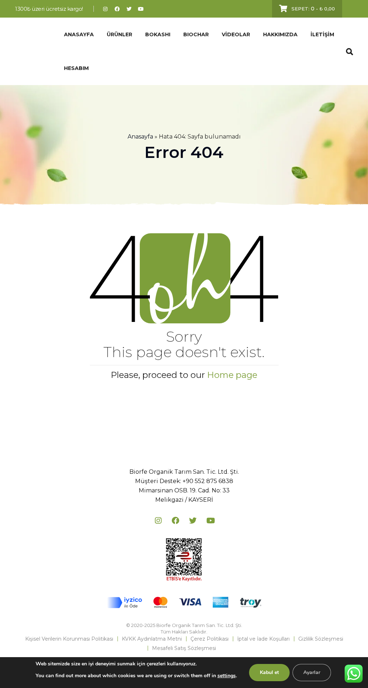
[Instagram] (105, 9)
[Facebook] (117, 9)
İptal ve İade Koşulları (263, 639)
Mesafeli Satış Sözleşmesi (184, 648)
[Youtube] (141, 9)
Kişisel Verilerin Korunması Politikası (69, 639)
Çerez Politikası (209, 639)
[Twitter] (129, 9)
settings (226, 675)
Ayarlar (311, 672)
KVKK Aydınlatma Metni (152, 639)
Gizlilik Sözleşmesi (320, 639)
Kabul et (269, 672)
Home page (232, 375)
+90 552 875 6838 (208, 481)
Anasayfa (140, 136)
